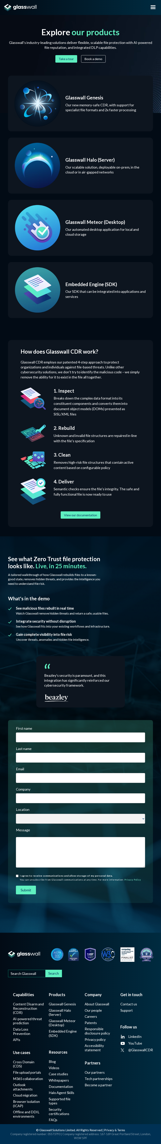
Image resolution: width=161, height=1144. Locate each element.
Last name (24, 748)
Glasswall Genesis (62, 1004)
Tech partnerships (99, 1079)
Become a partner (98, 1085)
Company (23, 789)
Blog (52, 1062)
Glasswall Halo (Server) (60, 1012)
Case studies (58, 1074)
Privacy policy (95, 1039)
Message (23, 830)
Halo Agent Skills (61, 1093)
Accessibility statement (94, 1048)
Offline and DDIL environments (26, 1114)
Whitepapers (59, 1080)
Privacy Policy (132, 879)
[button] (153, 7)
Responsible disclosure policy (97, 1031)
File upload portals (27, 1072)
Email (20, 769)
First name (24, 728)
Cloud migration (25, 1095)
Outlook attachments (23, 1087)
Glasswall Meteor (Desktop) (62, 1023)
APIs (16, 1040)
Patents (91, 1023)
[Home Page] (24, 954)
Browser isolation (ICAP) (26, 1104)
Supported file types (59, 1101)
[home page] (72, 7)
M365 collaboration (28, 1079)
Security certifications (59, 1111)
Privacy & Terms (114, 1130)
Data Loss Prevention (21, 1031)
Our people (93, 1010)
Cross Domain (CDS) (23, 1064)
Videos (54, 1068)
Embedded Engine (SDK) (63, 1033)
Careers (91, 1016)
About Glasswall (97, 1004)
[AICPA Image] (57, 954)
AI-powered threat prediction (27, 1021)
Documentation (61, 1087)
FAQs (53, 1120)
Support (126, 1010)
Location (22, 809)
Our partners (95, 1072)
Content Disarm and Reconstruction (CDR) (28, 1008)
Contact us (128, 1004)
